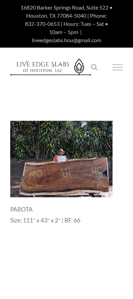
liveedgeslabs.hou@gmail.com (66, 40)
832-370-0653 (42, 23)
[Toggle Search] (94, 67)
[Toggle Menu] (118, 67)
